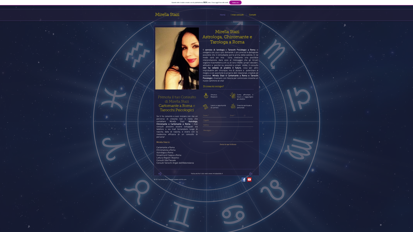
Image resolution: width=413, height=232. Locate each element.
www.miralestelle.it (215, 174)
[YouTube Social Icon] (249, 179)
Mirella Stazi (167, 15)
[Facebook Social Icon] (244, 179)
